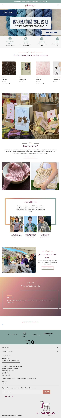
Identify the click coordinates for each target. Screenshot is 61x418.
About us (4, 381)
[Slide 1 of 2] (30, 22)
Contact (4, 383)
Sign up (46, 392)
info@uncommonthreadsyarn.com (11, 362)
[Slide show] (30, 22)
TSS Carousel (56, 79)
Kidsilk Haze (39, 79)
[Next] (56, 22)
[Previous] (4, 22)
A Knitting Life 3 (23, 79)
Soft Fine (4, 79)
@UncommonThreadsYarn (30, 322)
